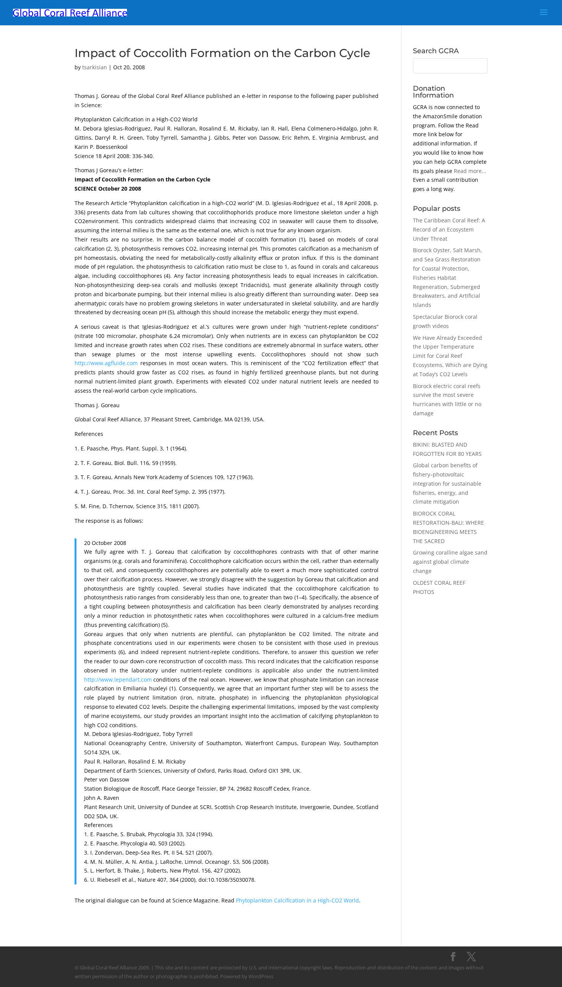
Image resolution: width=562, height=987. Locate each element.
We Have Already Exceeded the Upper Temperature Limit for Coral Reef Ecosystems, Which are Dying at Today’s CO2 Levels (450, 356)
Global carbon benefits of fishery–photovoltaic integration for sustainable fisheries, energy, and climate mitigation (447, 483)
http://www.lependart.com (118, 679)
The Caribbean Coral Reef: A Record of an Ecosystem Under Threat (449, 229)
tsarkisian (94, 67)
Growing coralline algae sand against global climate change (450, 561)
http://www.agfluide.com (106, 363)
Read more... (470, 171)
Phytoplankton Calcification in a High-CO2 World (297, 900)
